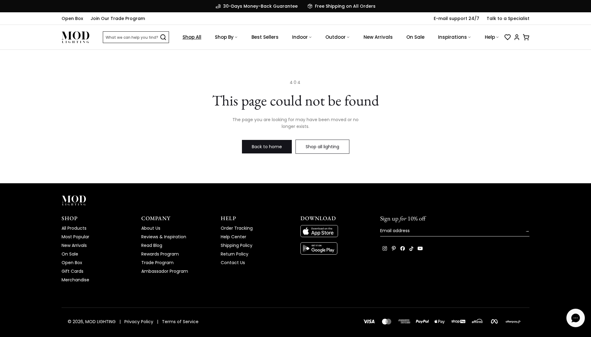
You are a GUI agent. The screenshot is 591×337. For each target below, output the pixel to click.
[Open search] (163, 37)
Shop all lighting (322, 147)
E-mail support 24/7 (456, 18)
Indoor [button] (300, 37)
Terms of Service (180, 322)
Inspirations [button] (452, 37)
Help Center (233, 237)
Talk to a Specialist (508, 18)
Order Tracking (237, 228)
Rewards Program (160, 254)
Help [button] (490, 37)
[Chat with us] (575, 318)
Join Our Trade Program (117, 18)
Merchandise (75, 280)
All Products (74, 228)
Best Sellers (265, 37)
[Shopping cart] (526, 37)
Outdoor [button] (335, 37)
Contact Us (233, 263)
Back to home (267, 147)
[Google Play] (335, 248)
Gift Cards (72, 271)
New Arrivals (378, 37)
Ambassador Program (164, 271)
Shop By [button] (224, 37)
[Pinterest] (393, 248)
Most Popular (75, 237)
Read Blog (151, 245)
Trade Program (157, 263)
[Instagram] (384, 248)
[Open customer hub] (516, 37)
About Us (150, 228)
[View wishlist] (507, 37)
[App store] (335, 231)
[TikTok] (411, 248)
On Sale (415, 37)
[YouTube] (420, 248)
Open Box (72, 18)
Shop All (192, 37)
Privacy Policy (138, 322)
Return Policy (234, 254)
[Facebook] (402, 248)
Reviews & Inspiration (163, 237)
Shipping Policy (236, 245)
